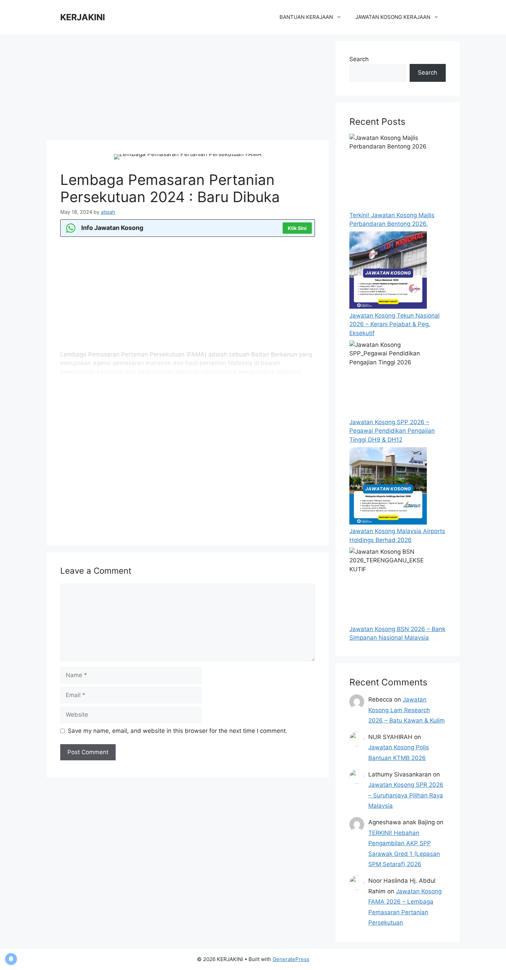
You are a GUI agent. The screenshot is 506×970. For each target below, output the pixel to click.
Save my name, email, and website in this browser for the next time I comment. (177, 730)
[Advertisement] (187, 89)
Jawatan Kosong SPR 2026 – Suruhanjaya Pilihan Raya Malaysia (405, 795)
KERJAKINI (82, 17)
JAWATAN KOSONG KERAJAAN (392, 17)
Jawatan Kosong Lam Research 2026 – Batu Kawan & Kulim (406, 710)
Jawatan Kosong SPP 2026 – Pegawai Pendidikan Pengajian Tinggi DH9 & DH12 (392, 431)
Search (359, 59)
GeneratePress (291, 959)
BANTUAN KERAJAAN (306, 17)
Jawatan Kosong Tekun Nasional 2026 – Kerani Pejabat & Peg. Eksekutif (394, 324)
